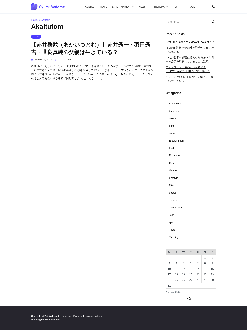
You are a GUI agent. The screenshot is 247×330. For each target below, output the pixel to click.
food (171, 148)
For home (174, 155)
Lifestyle (173, 177)
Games (173, 170)
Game (172, 163)
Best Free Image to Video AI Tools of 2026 (190, 42)
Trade (191, 7)
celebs (172, 118)
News (142, 7)
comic (172, 133)
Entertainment (121, 7)
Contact (90, 7)
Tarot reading (176, 207)
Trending (159, 7)
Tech (176, 7)
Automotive (175, 103)
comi (171, 125)
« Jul (189, 298)
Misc (171, 185)
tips (171, 222)
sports (172, 192)
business (174, 110)
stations (173, 200)
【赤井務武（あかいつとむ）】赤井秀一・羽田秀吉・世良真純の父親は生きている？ (90, 48)
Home (103, 7)
